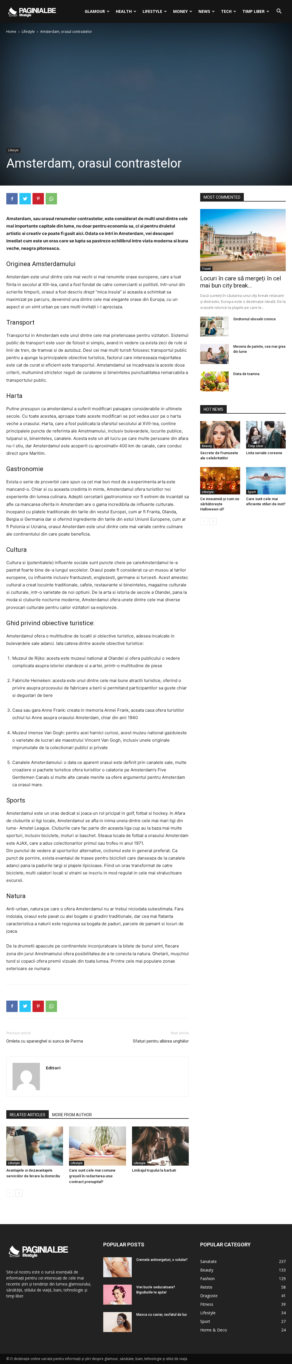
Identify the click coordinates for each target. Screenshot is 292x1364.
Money (180, 11)
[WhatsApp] (51, 198)
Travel (206, 269)
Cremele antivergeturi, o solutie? (162, 1260)
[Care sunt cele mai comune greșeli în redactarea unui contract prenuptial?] (97, 1146)
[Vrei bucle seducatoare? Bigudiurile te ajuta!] (117, 1295)
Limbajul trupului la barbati (154, 1170)
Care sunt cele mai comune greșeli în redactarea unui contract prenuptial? (92, 1176)
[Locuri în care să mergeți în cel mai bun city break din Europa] (243, 240)
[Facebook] (12, 198)
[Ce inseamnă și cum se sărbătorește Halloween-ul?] (220, 480)
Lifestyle (152, 11)
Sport (252, 492)
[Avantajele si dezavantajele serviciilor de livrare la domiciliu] (34, 1146)
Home (11, 31)
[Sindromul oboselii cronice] (214, 327)
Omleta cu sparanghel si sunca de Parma (44, 1041)
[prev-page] (9, 1193)
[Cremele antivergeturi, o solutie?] (117, 1267)
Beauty (207, 446)
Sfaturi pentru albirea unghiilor (161, 1041)
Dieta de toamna (246, 374)
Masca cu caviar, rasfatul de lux (161, 1315)
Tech (226, 11)
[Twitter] (25, 198)
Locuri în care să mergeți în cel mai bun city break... (240, 282)
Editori (53, 1068)
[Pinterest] (38, 198)
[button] (279, 12)
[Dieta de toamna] (214, 381)
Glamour (95, 11)
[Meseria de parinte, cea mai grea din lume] (214, 354)
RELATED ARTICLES (27, 1114)
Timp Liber (253, 11)
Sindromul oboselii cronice (254, 319)
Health (124, 11)
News (204, 11)
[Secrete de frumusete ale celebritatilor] (220, 434)
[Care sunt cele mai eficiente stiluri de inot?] (266, 480)
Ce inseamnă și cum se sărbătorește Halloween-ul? (219, 504)
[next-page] (19, 1193)
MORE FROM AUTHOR (72, 1114)
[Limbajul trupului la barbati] (160, 1146)
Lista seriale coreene (264, 453)
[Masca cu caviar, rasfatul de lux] (117, 1322)
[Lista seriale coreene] (266, 434)
